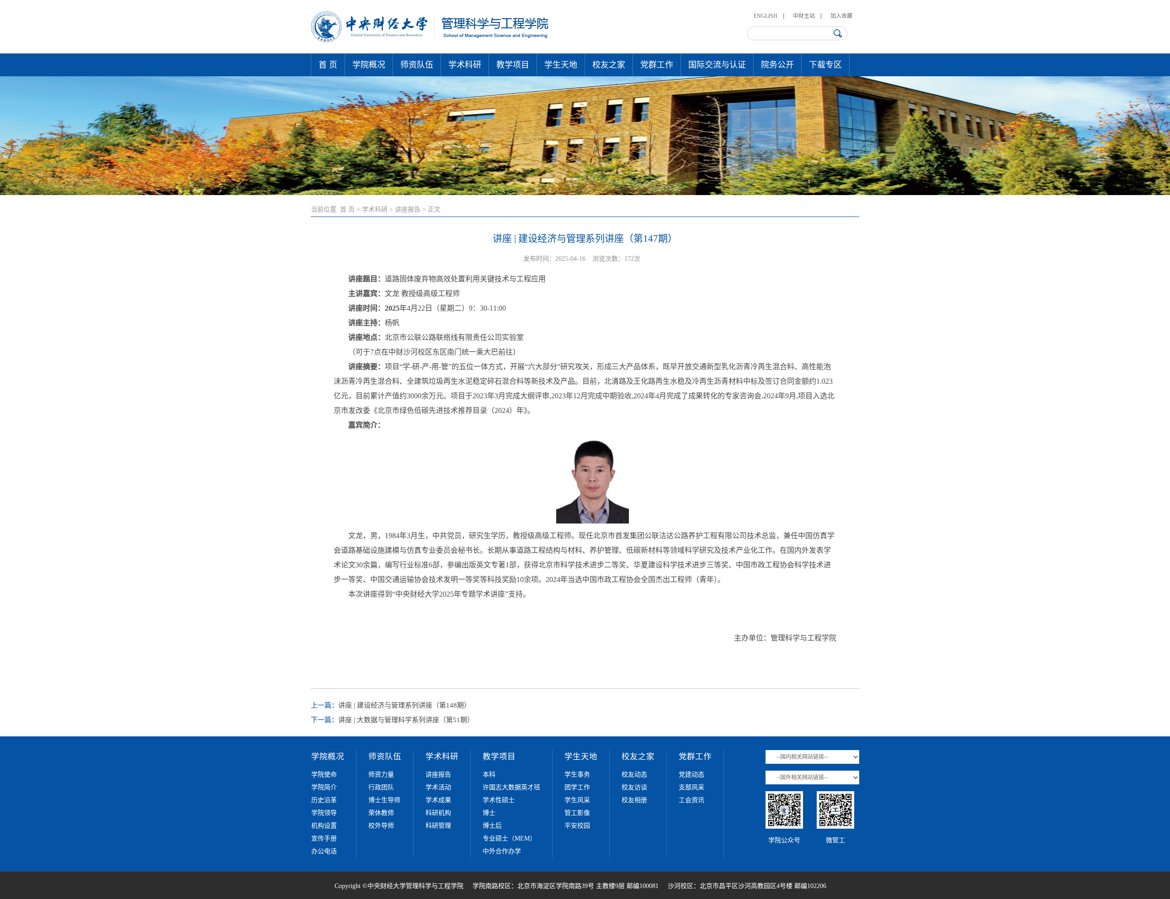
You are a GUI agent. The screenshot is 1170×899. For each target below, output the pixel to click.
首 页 (328, 64)
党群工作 (656, 64)
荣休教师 (381, 812)
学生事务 (577, 774)
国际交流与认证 (717, 64)
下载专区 (825, 64)
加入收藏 (841, 16)
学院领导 (324, 812)
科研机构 (438, 812)
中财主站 (804, 16)
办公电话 (324, 851)
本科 (489, 774)
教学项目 (512, 64)
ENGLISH (765, 16)
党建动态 (691, 774)
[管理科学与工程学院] (430, 40)
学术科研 (464, 64)
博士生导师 (384, 800)
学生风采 (577, 800)
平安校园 (577, 825)
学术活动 (438, 787)
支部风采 (691, 787)
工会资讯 (691, 800)
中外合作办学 (502, 851)
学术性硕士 (499, 800)
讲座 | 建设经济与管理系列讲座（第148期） (404, 705)
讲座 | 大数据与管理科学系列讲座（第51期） (406, 720)
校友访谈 (634, 787)
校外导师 (381, 825)
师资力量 (381, 774)
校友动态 (634, 774)
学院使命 (324, 774)
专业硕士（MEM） (509, 838)
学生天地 (560, 64)
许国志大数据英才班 (511, 787)
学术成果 (438, 800)
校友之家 (608, 64)
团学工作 (577, 787)
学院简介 (324, 787)
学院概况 (368, 64)
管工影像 (577, 812)
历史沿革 (324, 800)
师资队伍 (416, 64)
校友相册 (634, 800)
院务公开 (777, 64)
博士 (489, 812)
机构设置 (324, 825)
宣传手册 (324, 838)
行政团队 (381, 787)
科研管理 (438, 825)
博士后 (492, 825)
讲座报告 (407, 209)
